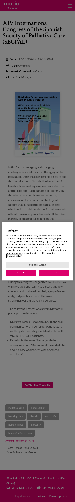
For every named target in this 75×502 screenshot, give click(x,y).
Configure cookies (37, 264)
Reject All (54, 272)
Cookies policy (14, 256)
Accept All (21, 272)
